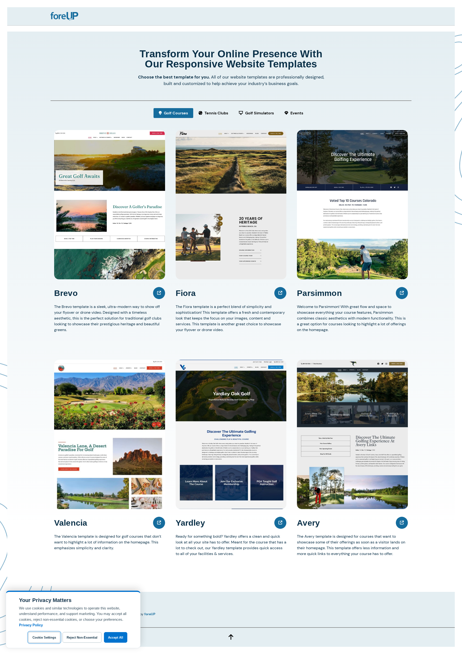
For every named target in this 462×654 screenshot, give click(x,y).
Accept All (115, 637)
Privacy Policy (31, 625)
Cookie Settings (44, 637)
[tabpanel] (231, 357)
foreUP (149, 614)
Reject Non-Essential (82, 637)
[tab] (173, 113)
